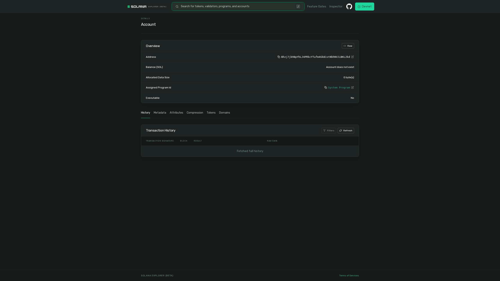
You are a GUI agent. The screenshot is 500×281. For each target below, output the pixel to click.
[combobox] (237, 6)
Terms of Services (349, 275)
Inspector (335, 6)
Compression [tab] (195, 112)
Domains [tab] (224, 112)
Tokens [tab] (211, 112)
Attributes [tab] (176, 112)
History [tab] (145, 112)
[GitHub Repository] (349, 6)
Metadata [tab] (160, 112)
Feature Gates (316, 6)
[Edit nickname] (352, 57)
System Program (339, 87)
